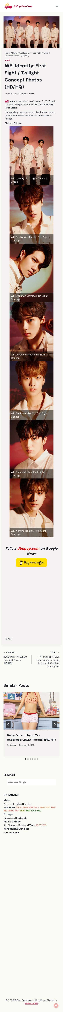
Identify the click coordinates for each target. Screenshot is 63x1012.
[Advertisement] (31, 602)
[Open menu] (56, 6)
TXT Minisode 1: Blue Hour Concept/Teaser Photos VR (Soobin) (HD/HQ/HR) (47, 659)
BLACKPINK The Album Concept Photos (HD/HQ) (15, 658)
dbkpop (13, 745)
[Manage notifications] (56, 1005)
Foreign (27, 804)
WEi (8, 639)
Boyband (24, 825)
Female (11, 804)
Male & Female (11, 832)
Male (19, 804)
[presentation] (31, 711)
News (7, 60)
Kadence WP (31, 1003)
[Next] (54, 724)
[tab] (25, 759)
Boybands (21, 818)
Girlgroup (13, 825)
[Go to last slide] (8, 724)
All (5, 804)
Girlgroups (9, 818)
